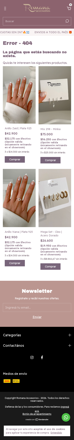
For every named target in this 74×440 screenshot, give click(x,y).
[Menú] (6, 9)
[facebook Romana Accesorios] (42, 357)
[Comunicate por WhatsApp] (66, 417)
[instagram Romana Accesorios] (32, 357)
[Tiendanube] (37, 420)
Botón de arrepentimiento (37, 414)
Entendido (56, 432)
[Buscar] (67, 21)
